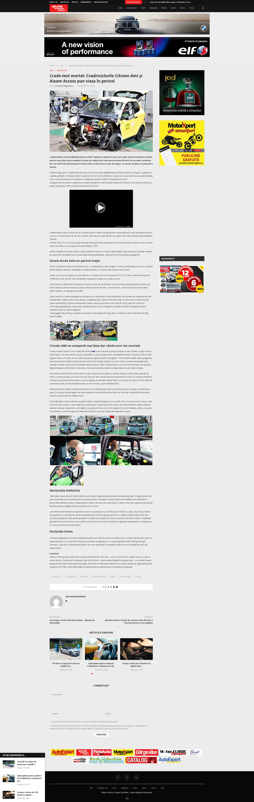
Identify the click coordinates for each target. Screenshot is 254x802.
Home (52, 65)
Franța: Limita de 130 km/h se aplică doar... (136, 664)
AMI (93, 351)
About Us (54, 2)
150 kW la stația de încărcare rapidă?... (26, 763)
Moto (182, 8)
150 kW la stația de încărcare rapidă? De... (66, 664)
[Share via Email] (117, 587)
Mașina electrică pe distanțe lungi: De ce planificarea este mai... (177, 2)
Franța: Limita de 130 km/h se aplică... (27, 793)
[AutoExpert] (63, 752)
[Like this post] (105, 587)
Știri (120, 8)
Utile (191, 8)
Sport (173, 8)
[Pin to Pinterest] (114, 587)
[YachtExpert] (195, 752)
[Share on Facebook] (108, 587)
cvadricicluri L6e (99, 577)
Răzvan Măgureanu (65, 86)
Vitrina (138, 577)
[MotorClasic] (173, 752)
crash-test (84, 577)
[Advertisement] (179, 210)
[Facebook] (117, 777)
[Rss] (136, 777)
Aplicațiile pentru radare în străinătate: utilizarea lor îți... (101, 664)
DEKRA (112, 577)
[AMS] (83, 752)
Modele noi (131, 8)
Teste (143, 8)
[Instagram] (127, 777)
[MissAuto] (80, 760)
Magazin (153, 8)
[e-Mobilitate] (107, 760)
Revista (75, 2)
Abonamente (86, 2)
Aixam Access (56, 577)
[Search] (203, 8)
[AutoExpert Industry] (169, 760)
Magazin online (101, 2)
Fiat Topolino (125, 577)
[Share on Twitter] (111, 587)
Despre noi (64, 2)
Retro (164, 8)
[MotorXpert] (123, 752)
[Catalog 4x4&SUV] (141, 760)
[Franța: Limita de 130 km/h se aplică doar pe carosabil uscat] (136, 649)
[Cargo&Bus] (146, 752)
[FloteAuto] (102, 752)
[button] (145, 2)
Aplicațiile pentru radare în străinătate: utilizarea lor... (29, 778)
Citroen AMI (70, 577)
